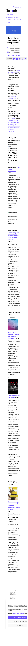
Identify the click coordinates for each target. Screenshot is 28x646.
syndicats (12, 598)
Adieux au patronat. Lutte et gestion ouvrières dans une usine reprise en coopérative (13, 235)
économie (12, 596)
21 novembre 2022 (14, 50)
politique (12, 597)
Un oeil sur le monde (13, 55)
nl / (16, 7)
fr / (18, 7)
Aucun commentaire (14, 52)
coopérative (13, 593)
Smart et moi (10, 14)
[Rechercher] (14, 7)
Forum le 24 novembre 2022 (13, 97)
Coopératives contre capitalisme (14, 396)
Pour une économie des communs (13, 336)
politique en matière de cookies (18, 613)
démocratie (12, 594)
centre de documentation (14, 71)
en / (20, 7)
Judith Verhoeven (15, 48)
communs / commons (12, 591)
